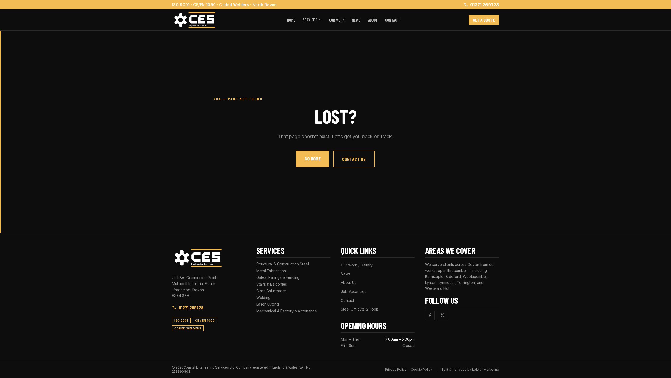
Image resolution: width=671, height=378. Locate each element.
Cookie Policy (421, 369)
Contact (392, 20)
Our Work (336, 20)
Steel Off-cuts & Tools (360, 309)
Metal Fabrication (271, 271)
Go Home (313, 158)
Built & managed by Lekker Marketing (470, 369)
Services (309, 19)
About (373, 20)
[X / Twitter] (442, 315)
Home (291, 20)
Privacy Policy (396, 369)
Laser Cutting (267, 304)
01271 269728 (484, 4)
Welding (263, 297)
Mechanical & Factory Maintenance (286, 311)
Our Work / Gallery (357, 265)
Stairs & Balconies (271, 284)
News (356, 20)
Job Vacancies (353, 291)
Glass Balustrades (271, 290)
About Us (348, 282)
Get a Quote (484, 19)
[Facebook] (430, 315)
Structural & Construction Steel (282, 264)
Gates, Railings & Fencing (278, 277)
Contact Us (354, 159)
